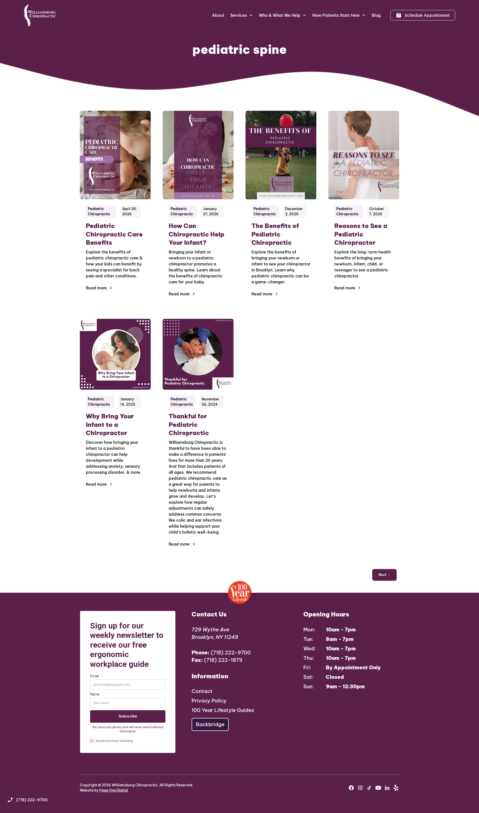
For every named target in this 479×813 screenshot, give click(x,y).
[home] (40, 15)
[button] (241, 15)
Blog (376, 15)
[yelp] (396, 788)
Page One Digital (113, 790)
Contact (202, 691)
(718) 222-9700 (221, 652)
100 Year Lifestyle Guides (223, 710)
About (218, 15)
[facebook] (351, 788)
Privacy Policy (209, 700)
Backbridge (210, 724)
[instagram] (360, 788)
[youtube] (378, 788)
